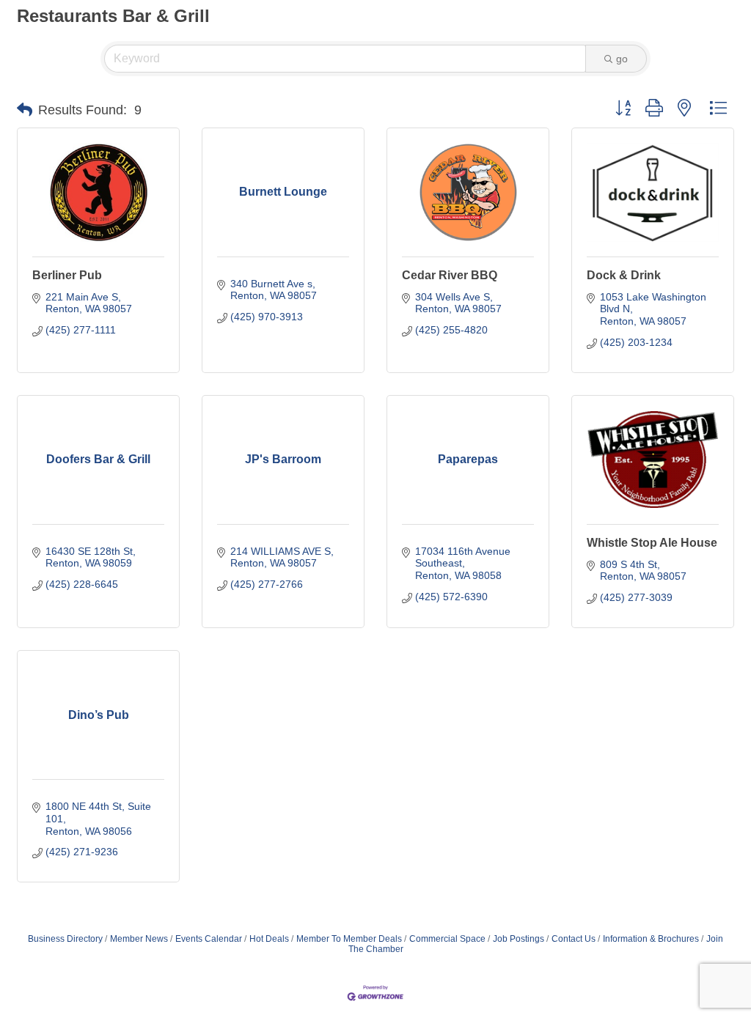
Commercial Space (447, 939)
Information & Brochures (651, 939)
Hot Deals (269, 939)
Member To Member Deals (349, 939)
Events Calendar (208, 939)
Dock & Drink (624, 275)
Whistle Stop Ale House (652, 542)
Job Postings (518, 939)
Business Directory (65, 939)
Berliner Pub (67, 275)
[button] (24, 110)
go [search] (622, 58)
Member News (139, 939)
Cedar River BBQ (449, 275)
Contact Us (574, 939)
